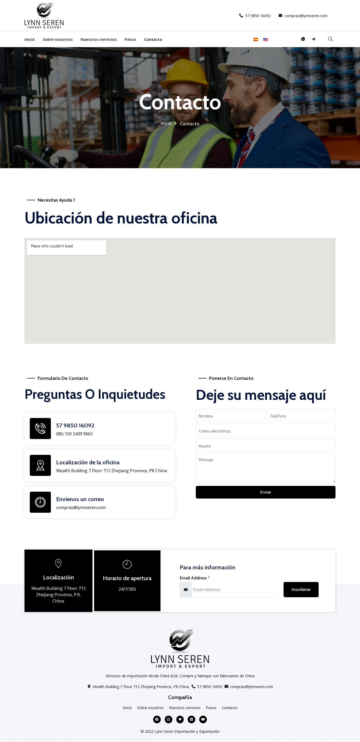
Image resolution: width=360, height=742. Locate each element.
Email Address (195, 578)
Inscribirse (301, 589)
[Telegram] (313, 39)
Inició (30, 39)
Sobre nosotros (58, 39)
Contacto (153, 39)
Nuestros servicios (99, 39)
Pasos (130, 39)
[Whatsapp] (303, 39)
